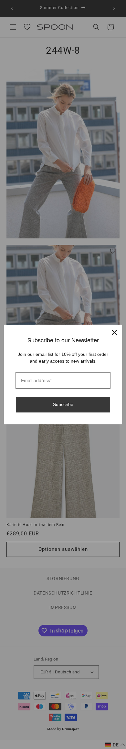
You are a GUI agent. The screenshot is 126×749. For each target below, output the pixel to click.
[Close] (114, 332)
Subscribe (63, 404)
